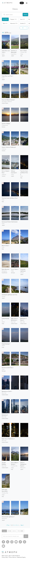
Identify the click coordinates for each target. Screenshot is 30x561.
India (3, 323)
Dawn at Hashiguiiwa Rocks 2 (23, 464)
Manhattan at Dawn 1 (7, 391)
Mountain (13, 23)
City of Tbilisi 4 (14, 269)
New (5, 23)
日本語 (9, 531)
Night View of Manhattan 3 (8, 438)
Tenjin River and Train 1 (7, 76)
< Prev (7, 525)
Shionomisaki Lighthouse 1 (8, 516)
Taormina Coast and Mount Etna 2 (24, 172)
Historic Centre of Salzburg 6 (9, 147)
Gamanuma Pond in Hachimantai (9, 222)
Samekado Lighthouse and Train (9, 294)
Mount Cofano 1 (5, 245)
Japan (3, 55)
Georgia (13, 272)
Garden (23, 23)
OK (26, 536)
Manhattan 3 (5, 415)
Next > (22, 525)
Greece (3, 127)
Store (22, 3)
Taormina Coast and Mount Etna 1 (10, 198)
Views (15, 9)
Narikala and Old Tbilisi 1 (7, 367)
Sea (22, 19)
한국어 (14, 531)
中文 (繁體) (20, 531)
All (22, 27)
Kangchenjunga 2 (6, 344)
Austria (3, 150)
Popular (13, 19)
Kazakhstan (4, 272)
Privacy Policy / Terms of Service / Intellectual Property (14, 557)
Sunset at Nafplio (6, 123)
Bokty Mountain (5, 269)
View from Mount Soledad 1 (8, 100)
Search (25, 14)
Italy (21, 55)
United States (5, 103)
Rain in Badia (23, 50)
